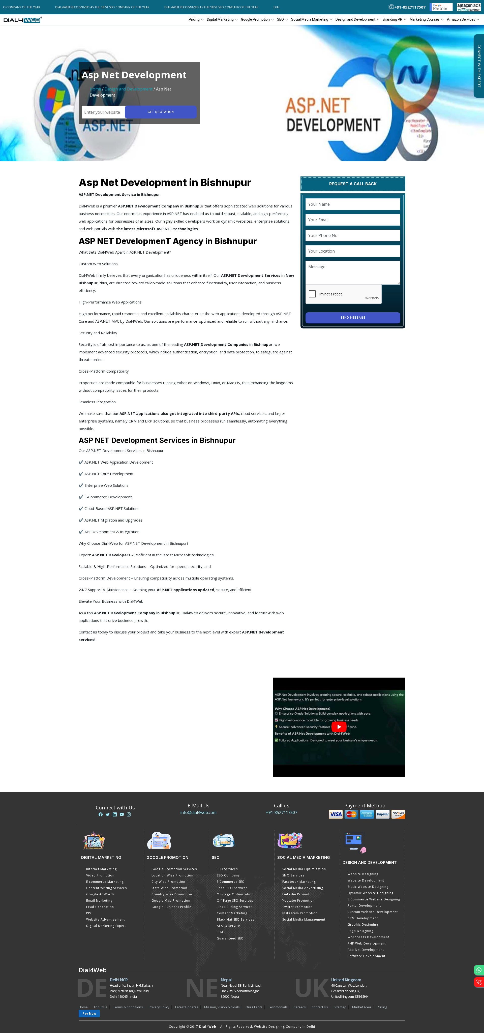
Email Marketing (99, 900)
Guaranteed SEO (230, 938)
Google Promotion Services (174, 869)
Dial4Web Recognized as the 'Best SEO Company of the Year (72, 7)
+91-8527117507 (281, 812)
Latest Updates (186, 1007)
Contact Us (320, 1007)
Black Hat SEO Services (235, 919)
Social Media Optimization (304, 869)
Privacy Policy (159, 1007)
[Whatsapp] (479, 970)
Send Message (353, 318)
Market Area (361, 1007)
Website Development (366, 880)
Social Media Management (303, 919)
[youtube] (122, 814)
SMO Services (293, 875)
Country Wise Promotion (172, 894)
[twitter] (108, 814)
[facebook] (101, 814)
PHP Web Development (367, 943)
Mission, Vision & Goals (222, 1007)
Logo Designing (360, 931)
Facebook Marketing (299, 881)
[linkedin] (115, 814)
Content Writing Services (106, 888)
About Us (100, 1007)
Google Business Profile (171, 907)
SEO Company (228, 875)
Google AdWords (100, 894)
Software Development (366, 956)
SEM (220, 932)
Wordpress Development (368, 937)
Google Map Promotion (171, 900)
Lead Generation (100, 907)
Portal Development (364, 905)
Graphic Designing (363, 924)
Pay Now (89, 1013)
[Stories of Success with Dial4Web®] (339, 727)
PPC (89, 913)
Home (95, 89)
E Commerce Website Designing (374, 899)
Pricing (194, 19)
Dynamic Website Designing (371, 893)
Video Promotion (100, 875)
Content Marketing (232, 913)
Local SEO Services (232, 888)
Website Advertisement (105, 919)
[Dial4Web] (24, 19)
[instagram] (129, 814)
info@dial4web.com (198, 812)
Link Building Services (235, 907)
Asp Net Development (366, 950)
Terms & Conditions (128, 1007)
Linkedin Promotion (298, 894)
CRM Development (363, 918)
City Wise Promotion (168, 881)
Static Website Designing (368, 887)
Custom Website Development (373, 912)
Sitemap (340, 1007)
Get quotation (161, 112)
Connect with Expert (479, 66)
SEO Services (227, 869)
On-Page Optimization (235, 894)
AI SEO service (228, 926)
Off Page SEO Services (235, 900)
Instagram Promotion (300, 913)
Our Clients (254, 1007)
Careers (299, 1007)
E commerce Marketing (105, 881)
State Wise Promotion (169, 888)
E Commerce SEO (231, 881)
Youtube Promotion (298, 900)
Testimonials (278, 1007)
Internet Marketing (101, 869)
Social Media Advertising (302, 888)
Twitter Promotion (297, 907)
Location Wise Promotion (172, 875)
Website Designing (363, 874)
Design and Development (129, 89)
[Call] (479, 982)
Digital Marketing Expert (106, 926)
